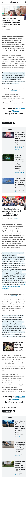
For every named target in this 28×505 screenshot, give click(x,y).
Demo (7, 119)
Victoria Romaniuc (11, 407)
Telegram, (15, 111)
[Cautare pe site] (26, 2)
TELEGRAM (14, 90)
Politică (15, 218)
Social (15, 29)
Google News (20, 108)
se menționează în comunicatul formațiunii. (13, 286)
